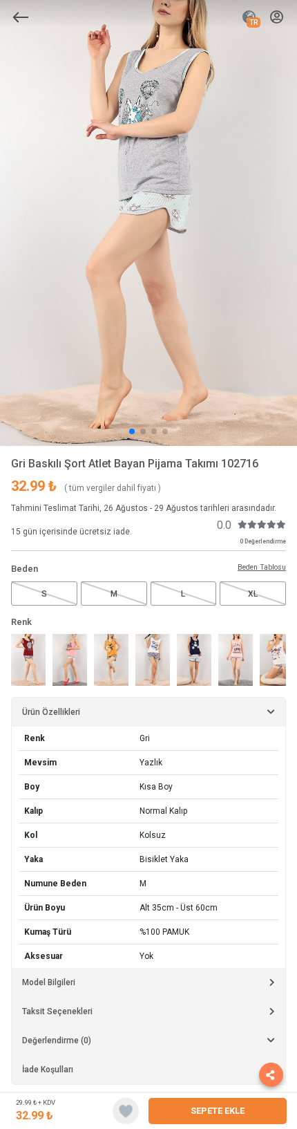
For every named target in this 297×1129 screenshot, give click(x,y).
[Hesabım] (277, 18)
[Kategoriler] (20, 17)
